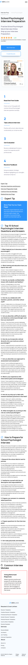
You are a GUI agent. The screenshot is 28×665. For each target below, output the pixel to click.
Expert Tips (4, 183)
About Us (3, 643)
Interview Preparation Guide (9, 189)
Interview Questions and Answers (10, 186)
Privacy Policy (17, 655)
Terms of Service (24, 655)
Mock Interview (11, 47)
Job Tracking (4, 635)
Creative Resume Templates (8, 612)
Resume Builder (5, 630)
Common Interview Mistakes (9, 191)
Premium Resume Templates (8, 619)
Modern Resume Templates (8, 617)
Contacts (3, 648)
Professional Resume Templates (9, 614)
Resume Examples (5, 624)
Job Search (3, 632)
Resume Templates (6, 610)
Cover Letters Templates (7, 622)
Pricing (2, 645)
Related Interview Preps (8, 194)
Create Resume (10, 54)
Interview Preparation (6, 637)
